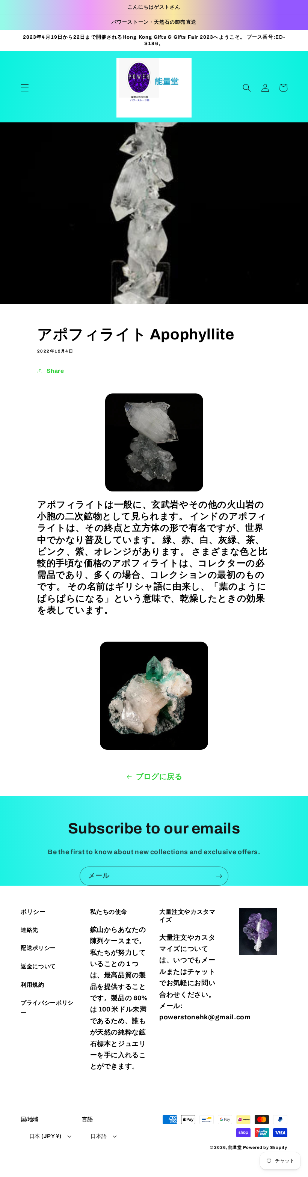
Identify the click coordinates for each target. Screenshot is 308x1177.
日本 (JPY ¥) (45, 1136)
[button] (25, 87)
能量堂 (235, 1147)
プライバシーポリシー (47, 1007)
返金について (38, 966)
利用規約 (32, 984)
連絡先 (29, 930)
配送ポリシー (38, 948)
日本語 (99, 1136)
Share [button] (55, 371)
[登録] (219, 876)
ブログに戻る (159, 777)
